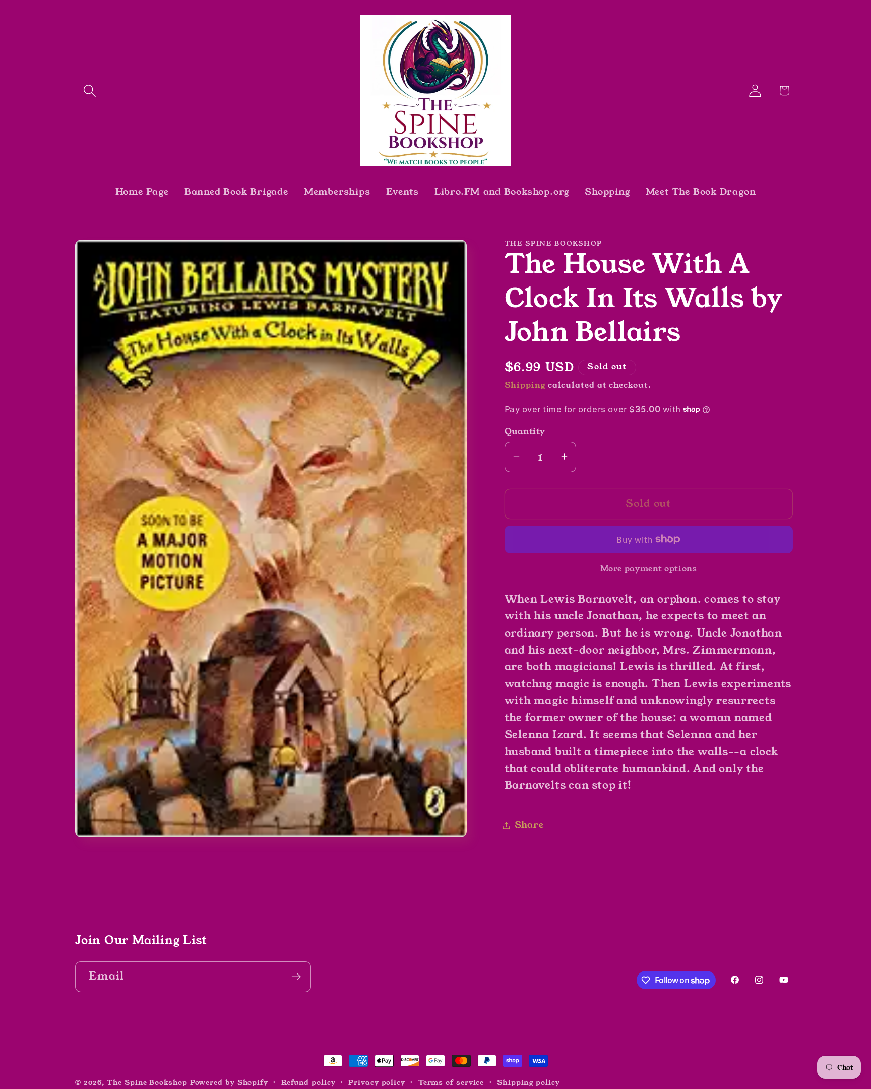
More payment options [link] (648, 568)
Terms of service (451, 1082)
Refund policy (308, 1082)
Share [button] (529, 824)
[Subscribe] (296, 976)
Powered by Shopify (229, 1082)
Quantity (525, 431)
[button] (89, 90)
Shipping (525, 384)
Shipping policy (528, 1082)
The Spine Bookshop (147, 1082)
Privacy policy (376, 1082)
